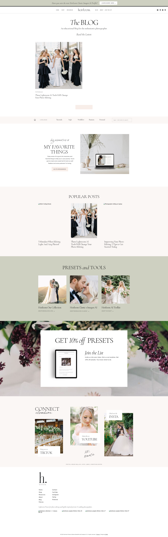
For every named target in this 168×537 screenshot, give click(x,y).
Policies (98, 534)
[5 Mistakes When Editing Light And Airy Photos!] (51, 220)
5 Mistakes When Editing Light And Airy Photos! (49, 243)
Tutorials (39, 92)
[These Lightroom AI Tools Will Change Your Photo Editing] (58, 65)
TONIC (106, 534)
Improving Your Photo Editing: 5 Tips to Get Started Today (114, 244)
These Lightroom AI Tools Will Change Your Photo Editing (51, 96)
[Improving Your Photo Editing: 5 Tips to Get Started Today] (117, 220)
